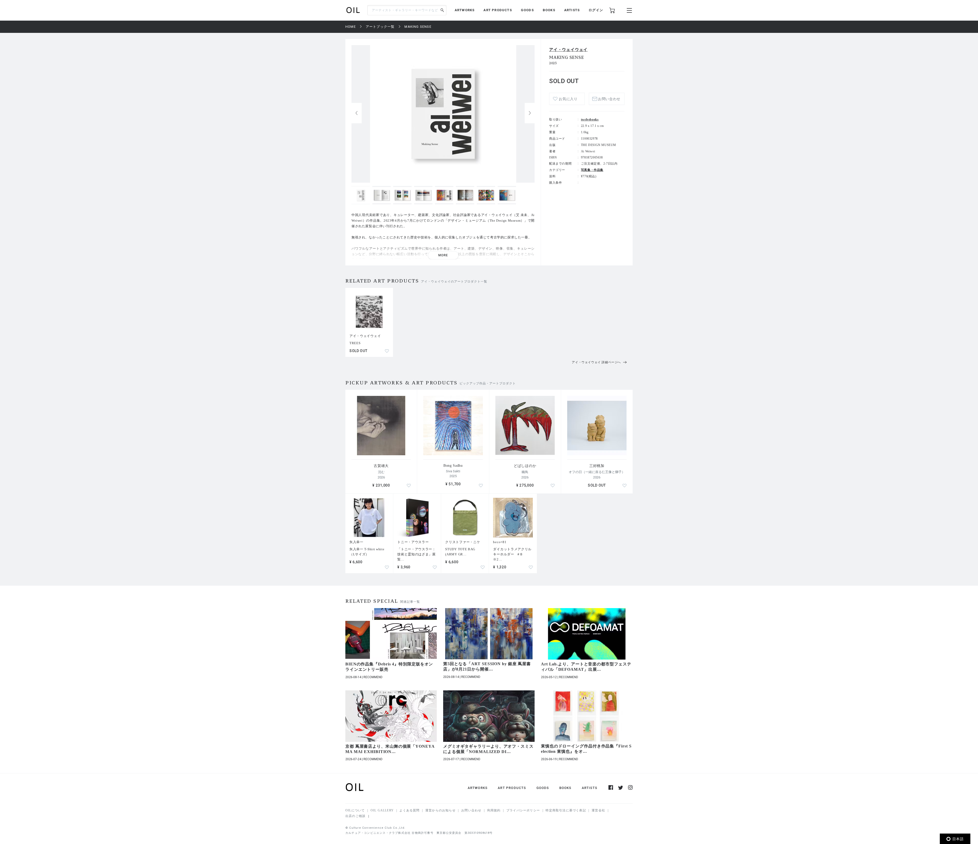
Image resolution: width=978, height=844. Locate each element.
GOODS (527, 10)
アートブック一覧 (380, 27)
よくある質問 (409, 810)
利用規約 (494, 810)
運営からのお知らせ (440, 810)
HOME (350, 27)
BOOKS (549, 10)
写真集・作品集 (592, 170)
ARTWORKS (465, 10)
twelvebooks (590, 119)
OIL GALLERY (382, 810)
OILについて (355, 810)
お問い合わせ (471, 810)
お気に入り (568, 99)
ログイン (596, 10)
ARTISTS (572, 10)
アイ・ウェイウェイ (568, 49)
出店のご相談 (355, 816)
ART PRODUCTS (497, 10)
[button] (530, 113)
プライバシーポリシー (523, 810)
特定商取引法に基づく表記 (566, 810)
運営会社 (598, 810)
